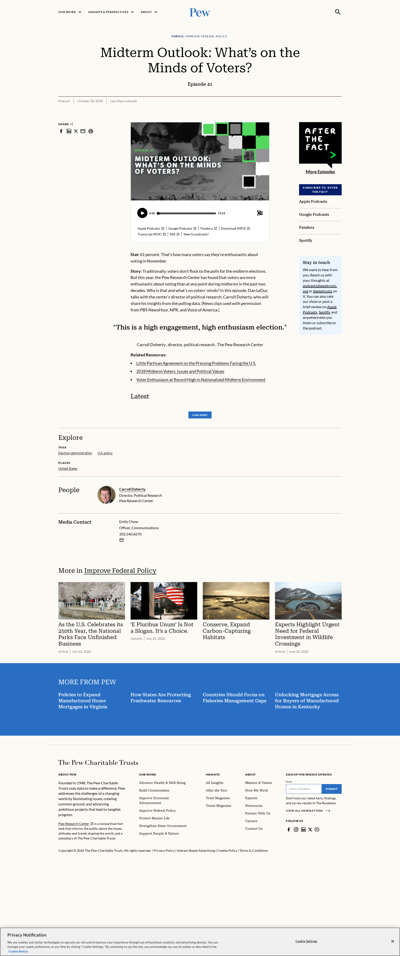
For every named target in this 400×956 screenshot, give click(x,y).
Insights (213, 774)
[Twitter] (310, 829)
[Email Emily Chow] (121, 540)
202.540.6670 (130, 534)
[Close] (393, 941)
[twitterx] (76, 131)
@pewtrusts (322, 291)
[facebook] (61, 131)
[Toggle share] (339, 119)
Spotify (324, 312)
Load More (200, 415)
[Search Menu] (338, 12)
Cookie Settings (306, 941)
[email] (83, 131)
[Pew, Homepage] (200, 12)
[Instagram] (296, 829)
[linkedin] (69, 131)
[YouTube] (317, 829)
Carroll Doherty (132, 489)
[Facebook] (288, 829)
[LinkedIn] (303, 829)
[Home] (98, 762)
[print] (91, 131)
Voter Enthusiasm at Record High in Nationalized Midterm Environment (201, 379)
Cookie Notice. (18, 951)
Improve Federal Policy (120, 570)
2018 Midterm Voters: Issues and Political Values (180, 371)
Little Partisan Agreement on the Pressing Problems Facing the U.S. (196, 363)
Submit (332, 789)
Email (289, 781)
